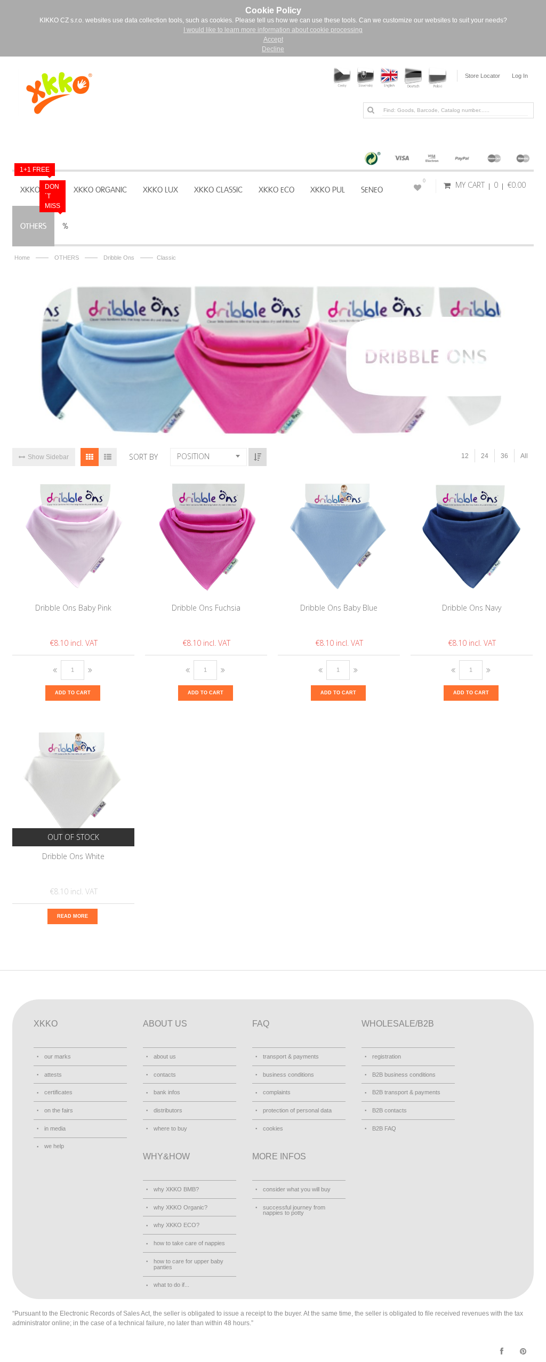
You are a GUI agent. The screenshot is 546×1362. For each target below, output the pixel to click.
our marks (57, 1056)
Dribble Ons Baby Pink (73, 608)
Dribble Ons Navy (471, 608)
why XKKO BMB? (176, 1189)
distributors (168, 1110)
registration (386, 1056)
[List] (108, 457)
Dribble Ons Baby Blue (339, 608)
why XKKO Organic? (180, 1207)
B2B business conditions (404, 1074)
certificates (58, 1092)
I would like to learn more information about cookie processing (273, 30)
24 (484, 456)
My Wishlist (424, 180)
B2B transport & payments (406, 1092)
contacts (165, 1074)
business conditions (288, 1074)
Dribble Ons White (73, 856)
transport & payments (291, 1056)
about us (165, 1056)
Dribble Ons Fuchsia (206, 608)
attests (53, 1074)
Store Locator (482, 76)
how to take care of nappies (189, 1243)
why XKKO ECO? (176, 1225)
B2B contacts (389, 1110)
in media (55, 1128)
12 (465, 456)
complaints (277, 1092)
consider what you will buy (297, 1189)
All (524, 456)
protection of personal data (297, 1110)
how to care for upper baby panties (188, 1264)
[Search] (370, 110)
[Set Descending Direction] (257, 457)
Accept (273, 39)
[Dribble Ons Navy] (472, 536)
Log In (520, 76)
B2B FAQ (384, 1128)
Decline (273, 49)
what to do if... (171, 1284)
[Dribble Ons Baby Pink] (74, 536)
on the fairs (58, 1110)
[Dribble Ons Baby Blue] (339, 536)
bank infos (167, 1092)
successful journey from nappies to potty (294, 1210)
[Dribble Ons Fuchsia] (207, 536)
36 (504, 456)
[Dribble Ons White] (74, 785)
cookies (273, 1128)
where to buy (170, 1128)
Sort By (143, 457)
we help (54, 1146)
